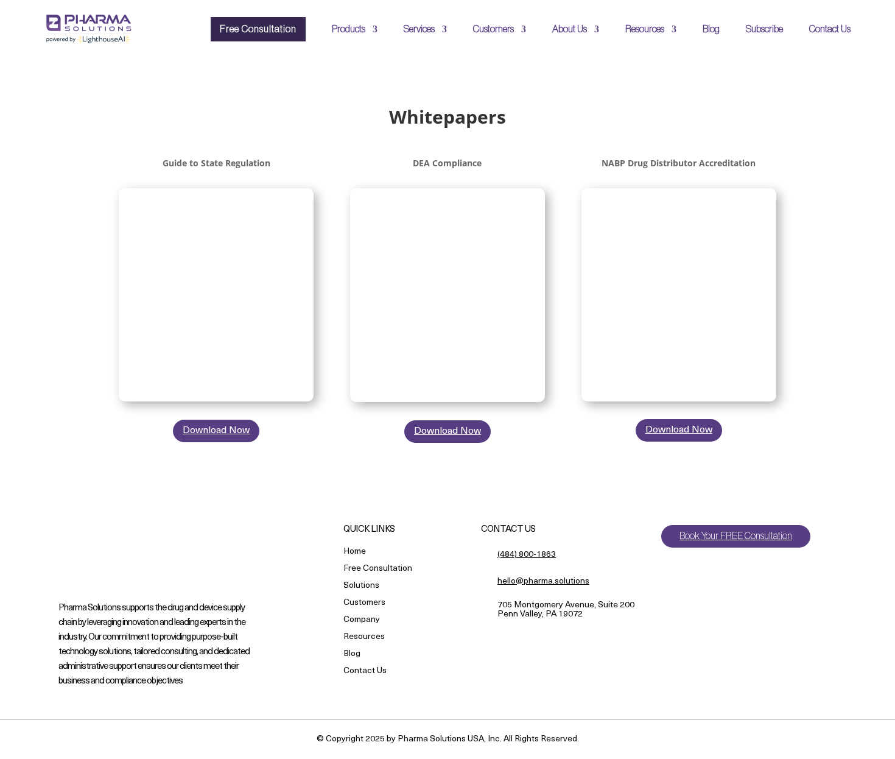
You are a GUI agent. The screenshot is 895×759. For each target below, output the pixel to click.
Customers (493, 29)
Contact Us (830, 29)
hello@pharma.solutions (543, 581)
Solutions (361, 586)
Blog (711, 29)
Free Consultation (258, 29)
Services (419, 29)
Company (361, 620)
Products (348, 29)
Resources (644, 29)
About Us (569, 29)
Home (354, 552)
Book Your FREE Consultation (735, 536)
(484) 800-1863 (526, 554)
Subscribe (764, 29)
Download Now (216, 431)
